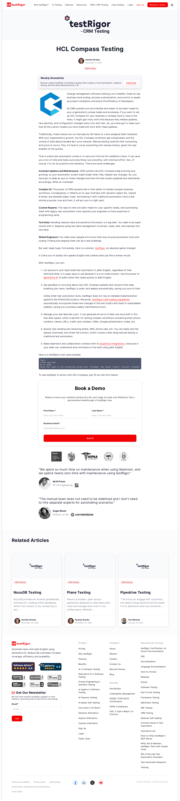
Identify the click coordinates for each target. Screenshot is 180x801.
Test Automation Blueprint (153, 762)
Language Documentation (153, 666)
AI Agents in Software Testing (89, 691)
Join (17, 718)
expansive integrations (112, 343)
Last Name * (98, 410)
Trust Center (17, 791)
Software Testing (149, 687)
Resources (82, 5)
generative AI (51, 277)
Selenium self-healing (151, 718)
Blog (112, 674)
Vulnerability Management (122, 693)
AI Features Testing (87, 697)
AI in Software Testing (89, 669)
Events (144, 682)
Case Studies (118, 5)
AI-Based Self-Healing (89, 702)
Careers (113, 659)
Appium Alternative (87, 718)
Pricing (81, 648)
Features (69, 5)
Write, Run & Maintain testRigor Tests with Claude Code (154, 746)
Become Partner (117, 669)
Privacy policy (40, 782)
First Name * (50, 410)
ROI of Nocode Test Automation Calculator (152, 755)
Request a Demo (158, 5)
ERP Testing (146, 708)
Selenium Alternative (88, 713)
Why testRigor (85, 654)
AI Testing (57, 5)
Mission (113, 654)
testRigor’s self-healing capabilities (111, 299)
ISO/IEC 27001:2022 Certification (119, 700)
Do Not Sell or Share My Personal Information (31, 787)
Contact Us (115, 664)
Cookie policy (55, 782)
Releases (145, 677)
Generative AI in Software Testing (90, 675)
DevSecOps (115, 688)
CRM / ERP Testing (99, 5)
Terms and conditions (21, 782)
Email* (15, 704)
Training (145, 767)
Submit (90, 438)
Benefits (82, 664)
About (112, 648)
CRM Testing (90, 68)
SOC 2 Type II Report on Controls (121, 712)
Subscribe (131, 83)
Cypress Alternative (88, 723)
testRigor (100, 248)
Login (130, 5)
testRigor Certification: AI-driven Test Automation (154, 649)
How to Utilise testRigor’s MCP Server (153, 737)
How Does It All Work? (89, 708)
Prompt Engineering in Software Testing (89, 683)
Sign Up (140, 5)
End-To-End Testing (150, 692)
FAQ (143, 656)
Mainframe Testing (150, 702)
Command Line (148, 731)
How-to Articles (148, 672)
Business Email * (52, 423)
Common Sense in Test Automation (152, 724)
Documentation (148, 661)
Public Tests (84, 738)
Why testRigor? (41, 5)
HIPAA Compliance (119, 706)
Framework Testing (150, 697)
